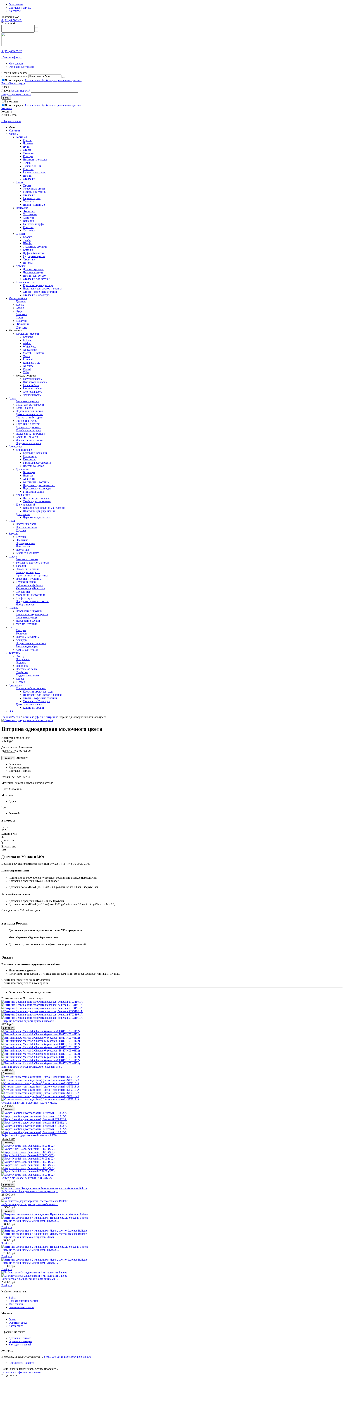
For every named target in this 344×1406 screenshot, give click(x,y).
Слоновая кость (32, 391)
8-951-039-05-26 (53, 1356)
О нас (12, 1319)
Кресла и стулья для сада (38, 285)
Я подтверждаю (43, 80)
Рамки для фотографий (30, 404)
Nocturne (28, 365)
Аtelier (27, 343)
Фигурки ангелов (26, 420)
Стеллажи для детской (36, 278)
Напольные (23, 546)
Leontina (28, 336)
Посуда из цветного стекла (32, 601)
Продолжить (9, 1375)
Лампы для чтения (27, 649)
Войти (5, 83)
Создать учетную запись (16, 94)
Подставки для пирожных (39, 485)
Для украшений (25, 504)
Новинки (14, 130)
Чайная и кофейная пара (30, 588)
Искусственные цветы (29, 440)
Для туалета (23, 514)
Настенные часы (26, 523)
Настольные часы (26, 527)
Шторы (20, 681)
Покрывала (23, 659)
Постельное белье (26, 668)
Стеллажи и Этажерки (36, 294)
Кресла (27, 140)
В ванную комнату (27, 552)
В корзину (8, 758)
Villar (26, 372)
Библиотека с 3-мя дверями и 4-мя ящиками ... (29, 1278)
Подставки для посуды (37, 488)
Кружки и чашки (26, 581)
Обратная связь (18, 1322)
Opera (26, 356)
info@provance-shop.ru (77, 1356)
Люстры (21, 630)
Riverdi (27, 369)
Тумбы (27, 162)
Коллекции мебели (27, 333)
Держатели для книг (28, 427)
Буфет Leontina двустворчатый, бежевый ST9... (30, 1135)
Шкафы (27, 175)
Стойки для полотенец (37, 501)
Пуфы (26, 146)
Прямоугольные (25, 543)
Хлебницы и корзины (36, 481)
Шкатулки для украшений (39, 510)
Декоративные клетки (29, 414)
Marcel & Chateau (33, 353)
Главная (6, 716)
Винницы (29, 472)
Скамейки (29, 230)
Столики (28, 153)
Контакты (15, 10)
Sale (11, 710)
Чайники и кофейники (29, 585)
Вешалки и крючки (27, 401)
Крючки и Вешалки (35, 452)
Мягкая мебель (18, 298)
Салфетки (22, 672)
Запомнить (11, 101)
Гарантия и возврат (20, 1341)
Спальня (21, 233)
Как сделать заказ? (20, 1344)
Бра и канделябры (27, 646)
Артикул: (7, 737)
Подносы (28, 475)
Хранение (29, 478)
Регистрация (17, 83)
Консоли (28, 169)
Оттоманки (30, 214)
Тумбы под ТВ (32, 165)
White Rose (29, 346)
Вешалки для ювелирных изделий (44, 507)
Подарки (14, 607)
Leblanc (27, 340)
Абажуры (21, 639)
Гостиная (21, 136)
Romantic (28, 359)
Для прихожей (24, 449)
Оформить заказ (11, 121)
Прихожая (22, 207)
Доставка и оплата (20, 7)
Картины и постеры (28, 423)
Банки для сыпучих (28, 572)
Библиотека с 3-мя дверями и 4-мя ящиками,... (29, 1191)
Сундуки (28, 217)
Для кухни (22, 469)
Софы (19, 317)
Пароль (5, 90)
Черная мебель (32, 394)
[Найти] (36, 27)
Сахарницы (23, 591)
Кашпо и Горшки (33, 707)
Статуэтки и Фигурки (29, 417)
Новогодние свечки (28, 620)
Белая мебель (31, 385)
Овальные (22, 540)
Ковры (20, 678)
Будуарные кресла (34, 256)
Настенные (22, 549)
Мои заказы (16, 63)
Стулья (27, 185)
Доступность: (9, 747)
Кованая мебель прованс (31, 688)
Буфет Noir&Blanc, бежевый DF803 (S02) (26, 1177)
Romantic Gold (31, 362)
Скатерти (21, 656)
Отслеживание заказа (14, 76)
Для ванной (23, 494)
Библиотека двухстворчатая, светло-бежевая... (29, 1204)
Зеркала (13, 533)
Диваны (28, 143)
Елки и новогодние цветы (32, 614)
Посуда (13, 556)
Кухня (19, 182)
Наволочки (22, 665)
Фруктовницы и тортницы (32, 575)
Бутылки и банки (33, 491)
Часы (12, 520)
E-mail (5, 86)
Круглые (21, 530)
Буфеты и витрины (34, 172)
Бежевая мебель (32, 388)
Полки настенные (34, 204)
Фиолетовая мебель (35, 382)
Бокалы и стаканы (27, 559)
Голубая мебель (32, 378)
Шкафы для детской (35, 275)
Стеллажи (29, 178)
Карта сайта (16, 1325)
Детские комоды (33, 272)
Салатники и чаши (27, 569)
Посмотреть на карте (21, 1362)
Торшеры (21, 633)
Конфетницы (24, 598)
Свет (12, 627)
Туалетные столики (35, 246)
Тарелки (21, 565)
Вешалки (28, 220)
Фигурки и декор (26, 617)
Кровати (28, 236)
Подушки (21, 662)
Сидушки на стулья (27, 675)
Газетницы (29, 459)
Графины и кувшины (29, 578)
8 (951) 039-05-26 (11, 20)
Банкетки (21, 314)
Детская (20, 265)
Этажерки (29, 211)
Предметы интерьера (28, 443)
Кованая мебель (25, 282)
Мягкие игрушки (26, 623)
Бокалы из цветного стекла (32, 562)
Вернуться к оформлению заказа (21, 1372)
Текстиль (14, 652)
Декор (12, 398)
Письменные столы (35, 159)
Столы (27, 149)
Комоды (28, 156)
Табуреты (29, 201)
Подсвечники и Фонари (30, 433)
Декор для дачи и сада (29, 704)
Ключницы (30, 456)
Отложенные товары (21, 66)
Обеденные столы (34, 188)
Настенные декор (33, 465)
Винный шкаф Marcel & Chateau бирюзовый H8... (31, 1066)
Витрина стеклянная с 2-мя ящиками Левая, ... (29, 1262)
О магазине (16, 4)
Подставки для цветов (29, 411)
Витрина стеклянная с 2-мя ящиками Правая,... (30, 1249)
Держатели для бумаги (37, 517)
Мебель (13, 133)
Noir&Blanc (30, 349)
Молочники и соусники (30, 594)
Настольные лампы (27, 636)
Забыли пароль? (20, 90)
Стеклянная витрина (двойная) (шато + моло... (29, 1102)
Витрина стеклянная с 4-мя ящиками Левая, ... (29, 1237)
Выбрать (6, 1197)
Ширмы (28, 262)
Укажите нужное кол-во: (16, 750)
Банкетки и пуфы (33, 224)
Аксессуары (16, 446)
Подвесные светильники (31, 643)
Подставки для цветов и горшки (43, 288)
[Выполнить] (63, 77)
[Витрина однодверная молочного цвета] (27, 720)
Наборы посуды (25, 604)
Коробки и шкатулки (28, 430)
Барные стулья (31, 198)
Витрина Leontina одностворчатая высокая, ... (29, 1020)
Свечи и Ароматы (27, 436)
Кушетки (21, 320)
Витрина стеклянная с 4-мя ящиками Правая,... (30, 1220)
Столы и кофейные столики (40, 291)
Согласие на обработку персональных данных (53, 80)
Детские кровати (33, 269)
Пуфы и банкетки (34, 253)
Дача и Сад (15, 685)
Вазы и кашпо (24, 407)
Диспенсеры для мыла (36, 498)
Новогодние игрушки (29, 610)
